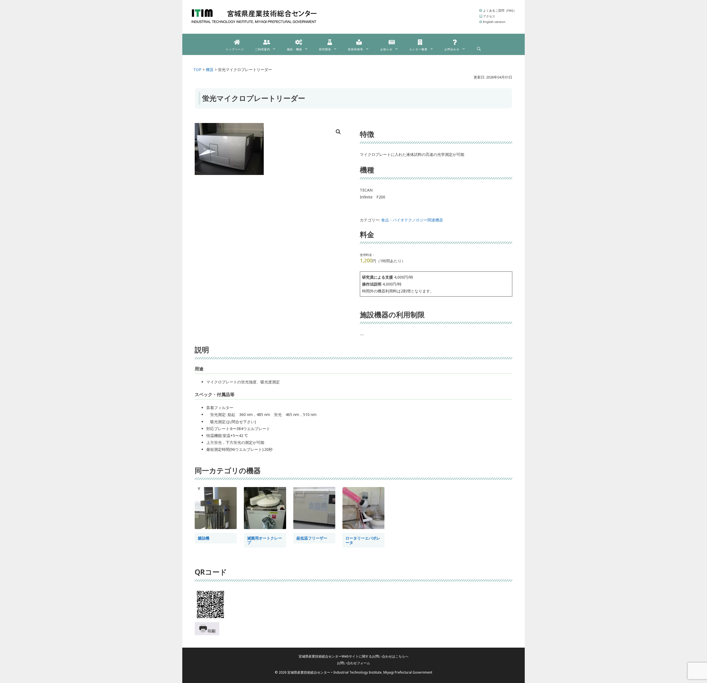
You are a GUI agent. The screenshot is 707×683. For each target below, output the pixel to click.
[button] (338, 132)
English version (493, 22)
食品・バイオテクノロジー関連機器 (412, 220)
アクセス (488, 16)
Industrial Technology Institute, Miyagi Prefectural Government (382, 672)
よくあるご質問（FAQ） (499, 10)
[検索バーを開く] (479, 47)
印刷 (211, 631)
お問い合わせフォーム (353, 663)
